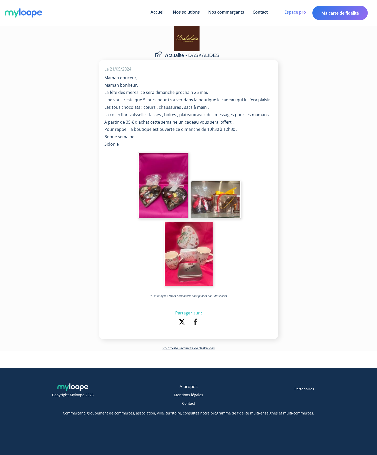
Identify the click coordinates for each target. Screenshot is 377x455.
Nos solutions (186, 12)
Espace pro (295, 12)
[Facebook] (195, 322)
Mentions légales (188, 394)
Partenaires (304, 389)
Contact (260, 12)
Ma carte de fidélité (340, 13)
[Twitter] (183, 322)
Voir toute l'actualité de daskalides (189, 348)
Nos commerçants (226, 12)
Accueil (157, 12)
